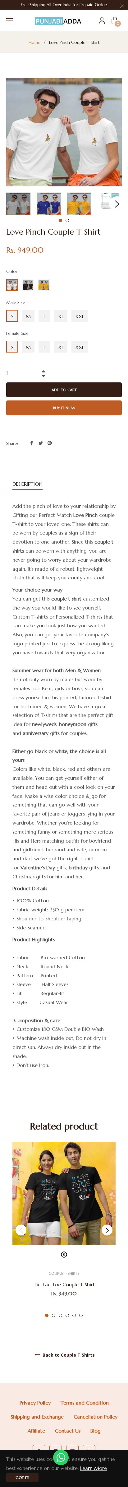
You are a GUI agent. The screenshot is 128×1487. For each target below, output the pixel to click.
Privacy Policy (35, 1403)
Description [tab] (27, 484)
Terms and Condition (85, 1403)
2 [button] (67, 220)
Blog (95, 1431)
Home (34, 42)
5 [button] (74, 1315)
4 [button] (67, 1315)
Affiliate (36, 1431)
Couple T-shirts (64, 1273)
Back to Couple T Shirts (68, 1355)
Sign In (102, 20)
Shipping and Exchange (37, 1417)
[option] (64, 1230)
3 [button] (60, 1315)
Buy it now (64, 407)
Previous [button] (21, 1230)
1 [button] (60, 220)
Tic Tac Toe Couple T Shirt (64, 1284)
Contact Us (67, 1431)
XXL (79, 316)
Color (11, 271)
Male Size (15, 302)
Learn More (93, 1468)
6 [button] (81, 1315)
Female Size (17, 333)
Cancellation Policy (95, 1417)
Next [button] (117, 204)
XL (61, 316)
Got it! (22, 1477)
